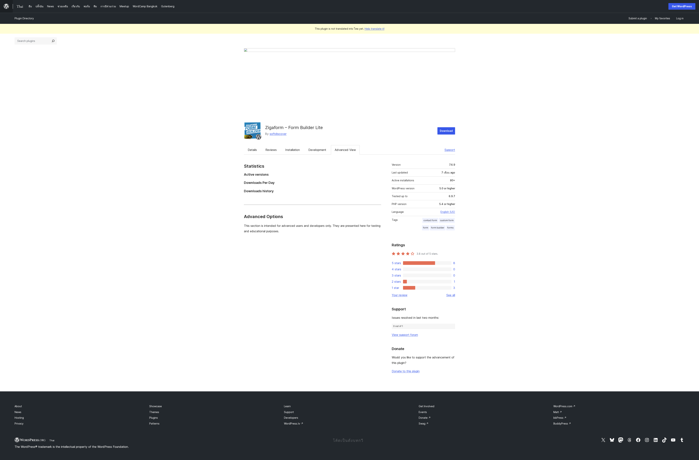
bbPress (559, 417)
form (425, 227)
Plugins (153, 417)
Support (450, 150)
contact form (430, 220)
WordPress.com (564, 406)
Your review (399, 295)
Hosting (19, 417)
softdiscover (278, 134)
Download (446, 130)
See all (450, 295)
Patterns (154, 423)
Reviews (271, 150)
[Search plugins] (53, 41)
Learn (287, 406)
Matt (557, 412)
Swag (424, 423)
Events (423, 412)
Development (317, 150)
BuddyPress (562, 423)
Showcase (155, 406)
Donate (425, 417)
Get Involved (426, 406)
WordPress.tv (293, 423)
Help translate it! (374, 28)
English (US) (448, 211)
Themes (154, 412)
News (18, 412)
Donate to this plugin (406, 371)
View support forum (405, 335)
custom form (447, 220)
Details (252, 150)
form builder (437, 227)
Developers (291, 417)
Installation (292, 150)
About (18, 406)
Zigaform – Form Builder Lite (294, 127)
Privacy (19, 423)
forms (450, 227)
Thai (51, 440)
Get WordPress (682, 6)
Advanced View (345, 150)
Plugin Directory (24, 18)
